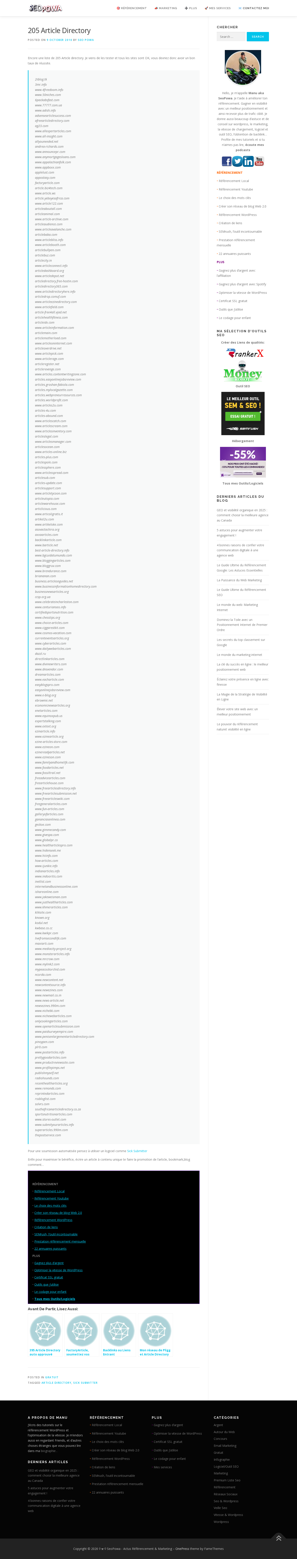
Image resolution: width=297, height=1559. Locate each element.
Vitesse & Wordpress (228, 1515)
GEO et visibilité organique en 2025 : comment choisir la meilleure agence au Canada (243, 515)
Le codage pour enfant (50, 1292)
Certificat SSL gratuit (48, 1277)
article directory (57, 1383)
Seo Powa (86, 40)
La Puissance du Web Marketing (239, 580)
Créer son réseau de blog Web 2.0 (58, 1213)
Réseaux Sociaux (225, 1494)
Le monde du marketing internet (239, 655)
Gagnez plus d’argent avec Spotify (242, 284)
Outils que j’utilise (46, 1284)
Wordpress (221, 1522)
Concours (220, 1439)
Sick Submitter (137, 1151)
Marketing (221, 1473)
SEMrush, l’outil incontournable (56, 1234)
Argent (218, 1425)
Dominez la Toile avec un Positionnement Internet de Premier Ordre (242, 625)
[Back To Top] (278, 1538)
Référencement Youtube (51, 1198)
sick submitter (85, 1383)
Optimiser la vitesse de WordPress (58, 1270)
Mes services (163, 1467)
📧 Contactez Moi (253, 8)
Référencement (224, 1487)
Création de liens (46, 1227)
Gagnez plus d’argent (49, 1263)
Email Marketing (225, 1446)
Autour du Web (224, 1432)
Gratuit (52, 1377)
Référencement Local (49, 1191)
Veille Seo (220, 1508)
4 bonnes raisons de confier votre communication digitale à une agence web (240, 550)
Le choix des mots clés (50, 1205)
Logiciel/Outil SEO (226, 1466)
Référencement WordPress (53, 1220)
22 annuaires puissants (50, 1249)
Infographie (222, 1459)
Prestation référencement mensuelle (60, 1241)
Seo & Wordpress (226, 1501)
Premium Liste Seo (227, 1480)
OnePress (182, 1549)
